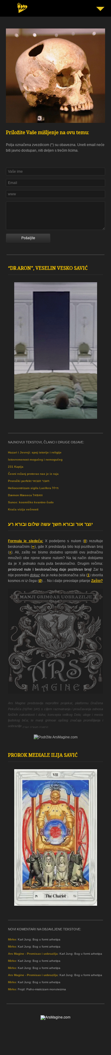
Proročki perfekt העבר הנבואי (28, 481)
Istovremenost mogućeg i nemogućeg (35, 459)
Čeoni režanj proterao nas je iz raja (33, 473)
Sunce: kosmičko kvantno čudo (31, 502)
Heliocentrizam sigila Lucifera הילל (33, 488)
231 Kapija (15, 466)
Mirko (12, 939)
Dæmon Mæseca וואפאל (25, 495)
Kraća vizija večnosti (23, 509)
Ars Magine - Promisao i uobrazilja (33, 953)
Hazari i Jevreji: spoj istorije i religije (35, 452)
